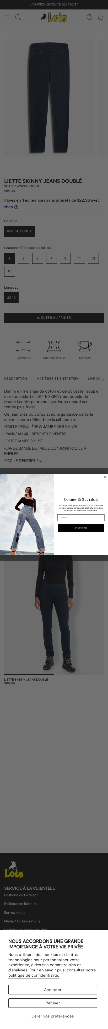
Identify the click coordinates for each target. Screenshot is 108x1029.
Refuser (53, 1003)
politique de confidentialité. (33, 975)
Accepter (53, 989)
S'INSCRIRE (81, 528)
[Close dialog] (104, 476)
